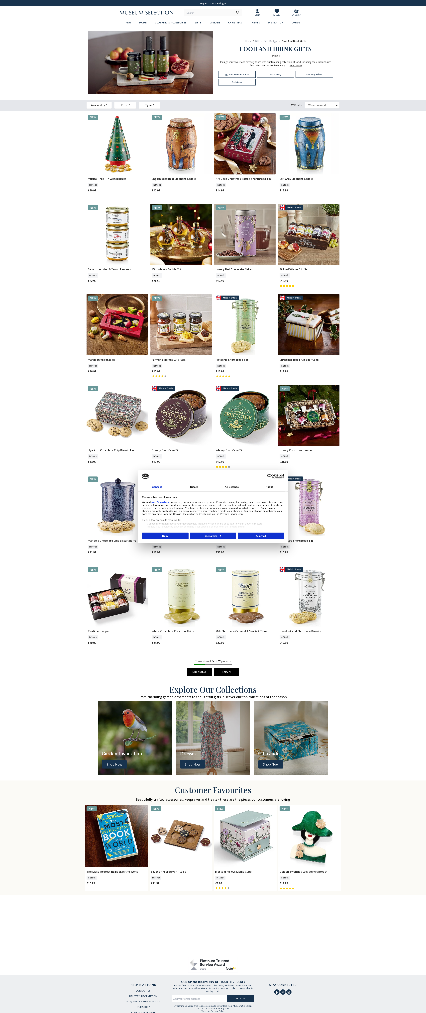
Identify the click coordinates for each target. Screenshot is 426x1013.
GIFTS (198, 22)
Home (248, 41)
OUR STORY (143, 1007)
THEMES (255, 22)
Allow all (261, 535)
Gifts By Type (271, 41)
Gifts (257, 41)
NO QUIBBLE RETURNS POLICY (143, 1001)
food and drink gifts (294, 41)
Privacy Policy (217, 1011)
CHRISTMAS (235, 22)
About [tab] (269, 486)
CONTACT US (143, 990)
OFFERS (296, 22)
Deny (165, 535)
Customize (211, 535)
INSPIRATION (275, 22)
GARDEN (215, 22)
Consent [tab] (157, 486)
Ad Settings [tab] (232, 486)
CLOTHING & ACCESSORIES (170, 22)
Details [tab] (194, 486)
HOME (143, 22)
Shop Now (114, 764)
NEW (128, 22)
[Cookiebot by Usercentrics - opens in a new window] (269, 476)
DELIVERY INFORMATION (143, 996)
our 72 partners (161, 501)
